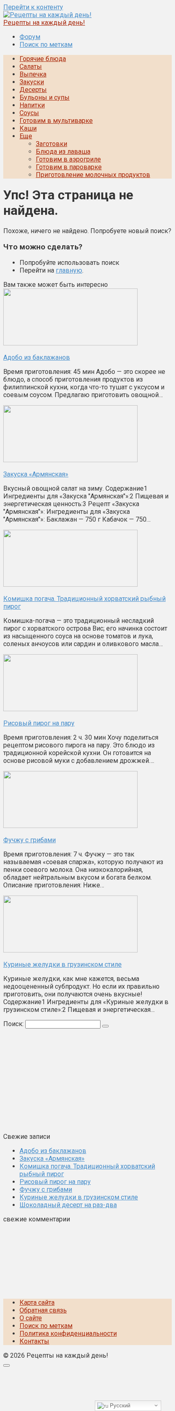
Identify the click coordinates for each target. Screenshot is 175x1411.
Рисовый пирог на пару (55, 1182)
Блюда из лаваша (63, 151)
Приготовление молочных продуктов (93, 175)
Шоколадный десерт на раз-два (68, 1205)
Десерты (33, 90)
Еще (26, 136)
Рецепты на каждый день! (44, 22)
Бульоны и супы (45, 97)
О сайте (31, 1318)
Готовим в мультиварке (56, 120)
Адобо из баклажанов (53, 1151)
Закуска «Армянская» (52, 1158)
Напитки (32, 105)
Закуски (32, 82)
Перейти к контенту (33, 7)
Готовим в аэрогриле (68, 159)
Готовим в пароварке (69, 167)
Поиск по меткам (46, 44)
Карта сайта (37, 1302)
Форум (30, 37)
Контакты (34, 1341)
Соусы (29, 113)
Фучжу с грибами (46, 1189)
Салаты (31, 66)
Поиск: (14, 1024)
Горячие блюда (43, 59)
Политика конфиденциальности (68, 1333)
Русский (119, 1405)
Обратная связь (43, 1310)
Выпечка (33, 74)
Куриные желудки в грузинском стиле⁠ (79, 1197)
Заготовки (51, 144)
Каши (28, 128)
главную (69, 270)
